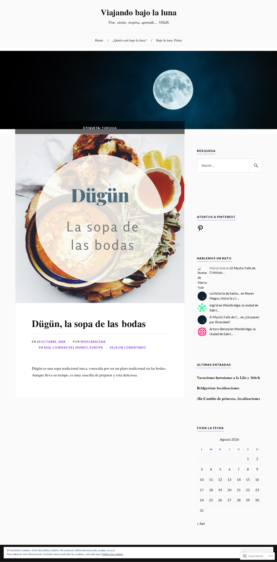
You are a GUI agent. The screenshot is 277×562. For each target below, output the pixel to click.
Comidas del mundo (70, 347)
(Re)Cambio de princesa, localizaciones (228, 398)
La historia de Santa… (224, 293)
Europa (96, 347)
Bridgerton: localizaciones (218, 388)
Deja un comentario (128, 347)
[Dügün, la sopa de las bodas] (99, 301)
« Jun (201, 523)
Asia (47, 347)
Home (99, 40)
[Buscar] (255, 165)
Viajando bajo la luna (139, 12)
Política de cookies (112, 554)
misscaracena (93, 341)
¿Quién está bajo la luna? (130, 40)
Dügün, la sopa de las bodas (89, 323)
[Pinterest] (200, 228)
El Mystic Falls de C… (224, 317)
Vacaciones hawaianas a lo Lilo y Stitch (228, 377)
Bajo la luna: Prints (169, 40)
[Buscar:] (229, 165)
